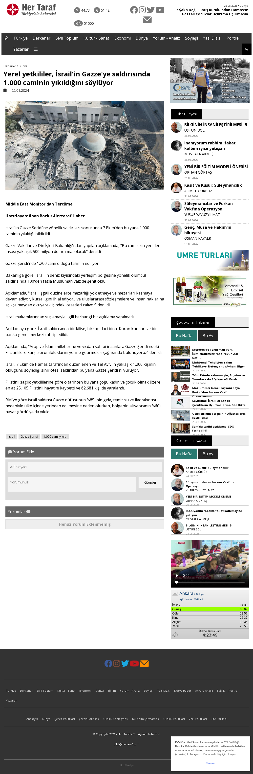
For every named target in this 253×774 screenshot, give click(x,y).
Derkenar (41, 38)
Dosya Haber (182, 690)
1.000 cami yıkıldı (55, 436)
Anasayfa (32, 719)
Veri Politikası (198, 719)
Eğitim (112, 690)
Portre (233, 38)
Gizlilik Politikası (174, 719)
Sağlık (221, 690)
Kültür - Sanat (96, 38)
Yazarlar (21, 49)
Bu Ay (208, 335)
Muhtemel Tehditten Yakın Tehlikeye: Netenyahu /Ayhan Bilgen (219, 364)
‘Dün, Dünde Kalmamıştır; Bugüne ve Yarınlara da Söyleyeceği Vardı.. (218, 377)
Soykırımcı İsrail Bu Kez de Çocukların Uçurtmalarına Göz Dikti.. (219, 403)
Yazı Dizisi (212, 38)
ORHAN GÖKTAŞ (198, 172)
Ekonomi (122, 38)
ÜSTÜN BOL (194, 130)
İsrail (11, 436)
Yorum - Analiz (166, 38)
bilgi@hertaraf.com (126, 744)
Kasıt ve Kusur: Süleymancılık (213, 185)
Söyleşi (191, 38)
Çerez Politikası (64, 719)
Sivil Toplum (67, 38)
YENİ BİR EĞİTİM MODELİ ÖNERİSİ (216, 166)
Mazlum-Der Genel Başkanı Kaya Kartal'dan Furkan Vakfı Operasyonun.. (216, 392)
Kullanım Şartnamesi (145, 719)
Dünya (142, 38)
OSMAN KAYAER (197, 238)
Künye (46, 719)
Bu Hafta (184, 335)
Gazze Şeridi (29, 436)
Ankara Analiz (204, 690)
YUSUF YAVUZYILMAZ (202, 214)
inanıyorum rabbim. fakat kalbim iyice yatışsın (210, 145)
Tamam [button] (210, 763)
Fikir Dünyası (186, 114)
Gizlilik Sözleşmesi (115, 719)
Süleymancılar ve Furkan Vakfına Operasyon (208, 206)
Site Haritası (219, 719)
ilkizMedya (127, 765)
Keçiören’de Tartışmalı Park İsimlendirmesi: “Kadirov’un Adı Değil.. (215, 354)
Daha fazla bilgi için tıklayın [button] (219, 754)
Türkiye (20, 38)
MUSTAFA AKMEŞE (199, 154)
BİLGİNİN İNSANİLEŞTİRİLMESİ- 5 (215, 124)
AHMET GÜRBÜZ (198, 190)
